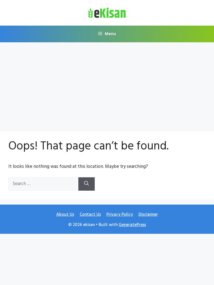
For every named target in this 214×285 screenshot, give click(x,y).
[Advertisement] (107, 84)
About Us (65, 214)
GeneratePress (132, 225)
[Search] (86, 184)
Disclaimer (148, 214)
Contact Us (90, 214)
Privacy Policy (119, 214)
